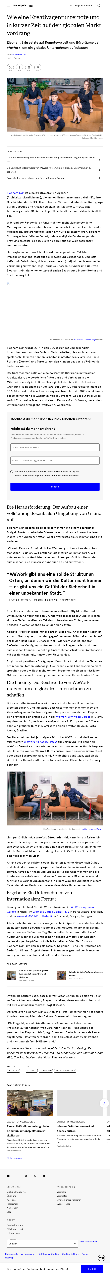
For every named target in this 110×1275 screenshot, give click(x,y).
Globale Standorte (16, 1192)
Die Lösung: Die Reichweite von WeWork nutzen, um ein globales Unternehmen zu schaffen (49, 169)
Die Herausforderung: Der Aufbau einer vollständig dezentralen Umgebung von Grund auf (51, 159)
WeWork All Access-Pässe (40, 742)
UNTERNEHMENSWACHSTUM (65, 1071)
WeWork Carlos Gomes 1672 (51, 911)
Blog (9, 1212)
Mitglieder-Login (15, 1229)
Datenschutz (11, 1254)
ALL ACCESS (32, 1071)
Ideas (30, 5)
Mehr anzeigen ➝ (15, 1158)
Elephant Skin (15, 193)
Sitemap (9, 1257)
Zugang (85, 1254)
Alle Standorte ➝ (88, 1241)
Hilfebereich (13, 1233)
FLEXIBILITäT (46, 1071)
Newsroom (12, 1208)
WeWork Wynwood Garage (73, 716)
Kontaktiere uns (15, 1225)
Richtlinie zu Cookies (48, 1254)
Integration (12, 1204)
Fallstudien (13, 1071)
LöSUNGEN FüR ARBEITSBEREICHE (21, 1122)
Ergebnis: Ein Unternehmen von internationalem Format (36, 178)
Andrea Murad (18, 54)
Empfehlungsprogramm (69, 1200)
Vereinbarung (28, 1254)
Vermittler (62, 1192)
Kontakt (92, 1269)
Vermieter (62, 1196)
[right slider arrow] (104, 1103)
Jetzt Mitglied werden (80, 5)
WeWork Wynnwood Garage (85, 340)
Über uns (11, 1196)
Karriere (11, 1200)
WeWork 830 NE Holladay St (35, 916)
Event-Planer (63, 1204)
